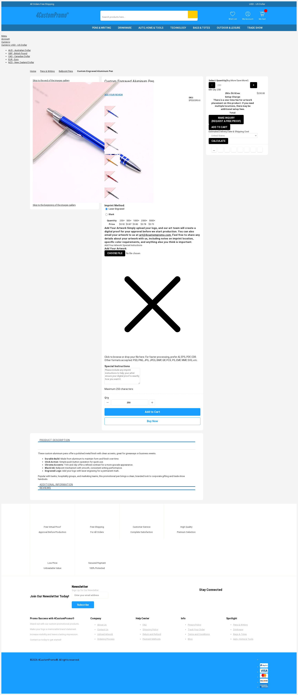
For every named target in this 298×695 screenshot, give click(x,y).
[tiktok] (261, 590)
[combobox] (117, 17)
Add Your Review (114, 94)
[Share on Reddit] (259, 149)
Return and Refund (152, 634)
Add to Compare (214, 149)
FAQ (145, 624)
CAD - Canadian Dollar (19, 56)
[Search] (193, 14)
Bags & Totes (240, 634)
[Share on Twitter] (227, 149)
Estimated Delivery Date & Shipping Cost (229, 131)
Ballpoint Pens (66, 71)
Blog (190, 639)
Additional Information (56, 484)
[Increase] (152, 403)
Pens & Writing (47, 71)
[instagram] (254, 590)
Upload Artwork (105, 634)
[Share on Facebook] (220, 149)
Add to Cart (219, 127)
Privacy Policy (194, 624)
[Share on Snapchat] (253, 149)
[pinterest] (241, 590)
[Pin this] (240, 149)
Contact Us (102, 629)
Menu (4, 36)
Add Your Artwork (113, 245)
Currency (5, 42)
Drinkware (238, 629)
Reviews (45, 487)
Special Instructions (132, 245)
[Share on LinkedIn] (233, 149)
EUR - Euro (13, 59)
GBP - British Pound (17, 53)
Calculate (218, 141)
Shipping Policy (150, 629)
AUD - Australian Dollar (19, 50)
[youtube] (247, 590)
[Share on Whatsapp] (246, 149)
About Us (102, 624)
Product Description (55, 440)
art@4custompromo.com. (155, 234)
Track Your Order (196, 629)
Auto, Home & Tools (243, 639)
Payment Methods (152, 639)
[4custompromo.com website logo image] (51, 16)
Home (33, 71)
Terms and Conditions (199, 634)
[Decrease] (108, 403)
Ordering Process (106, 639)
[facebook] (228, 590)
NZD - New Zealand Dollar (21, 62)
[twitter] (234, 590)
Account (5, 39)
